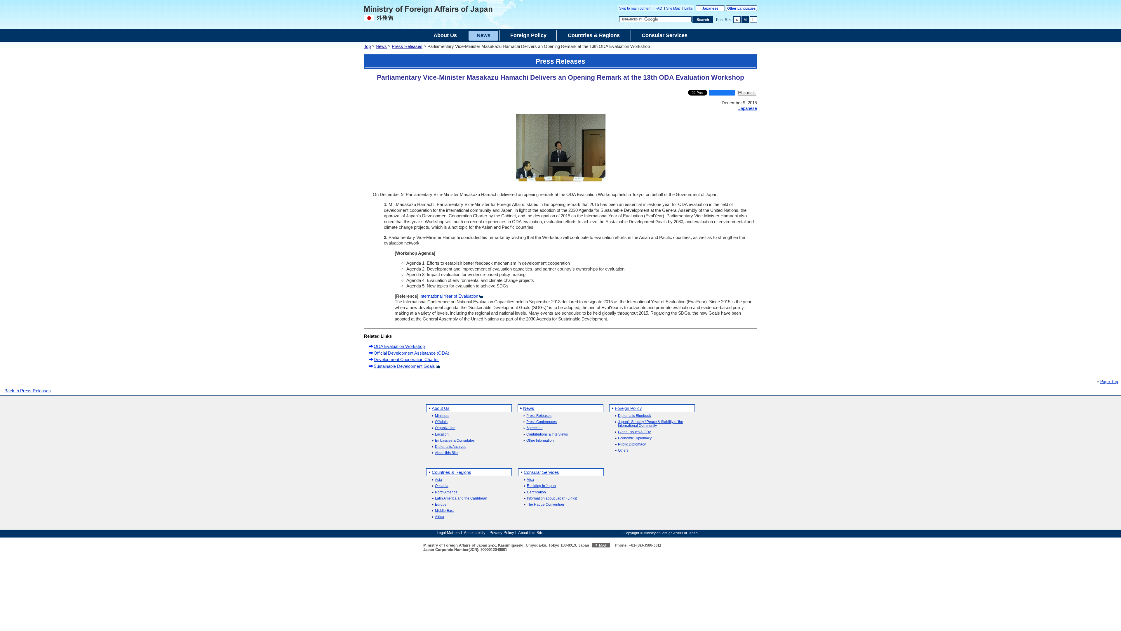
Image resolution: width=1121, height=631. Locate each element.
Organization (445, 428)
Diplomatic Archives (450, 447)
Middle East (444, 511)
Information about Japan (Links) (552, 498)
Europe (441, 505)
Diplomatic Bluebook (634, 416)
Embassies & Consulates (455, 441)
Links (688, 8)
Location (442, 434)
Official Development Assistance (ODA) (411, 353)
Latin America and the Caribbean (461, 498)
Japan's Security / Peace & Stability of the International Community (650, 424)
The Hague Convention (545, 505)
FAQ (658, 8)
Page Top (1109, 382)
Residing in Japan (541, 486)
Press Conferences (541, 422)
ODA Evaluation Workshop (399, 346)
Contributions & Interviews (547, 434)
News (381, 46)
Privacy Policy (502, 533)
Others (623, 451)
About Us (441, 408)
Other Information (540, 441)
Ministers (442, 416)
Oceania (441, 486)
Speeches (534, 428)
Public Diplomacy (632, 444)
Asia (438, 480)
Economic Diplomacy (635, 438)
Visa (530, 480)
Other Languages (741, 8)
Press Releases (407, 46)
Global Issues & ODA (634, 432)
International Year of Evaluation (448, 296)
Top (367, 46)
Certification (536, 492)
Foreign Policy (628, 408)
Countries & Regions (451, 472)
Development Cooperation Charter (406, 359)
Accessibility (474, 533)
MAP (603, 545)
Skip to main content (635, 8)
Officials (441, 422)
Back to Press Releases (27, 390)
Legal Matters (448, 533)
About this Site (446, 453)
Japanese (710, 8)
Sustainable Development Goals (404, 366)
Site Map (673, 8)
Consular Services (541, 472)
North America (446, 492)
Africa (439, 517)
